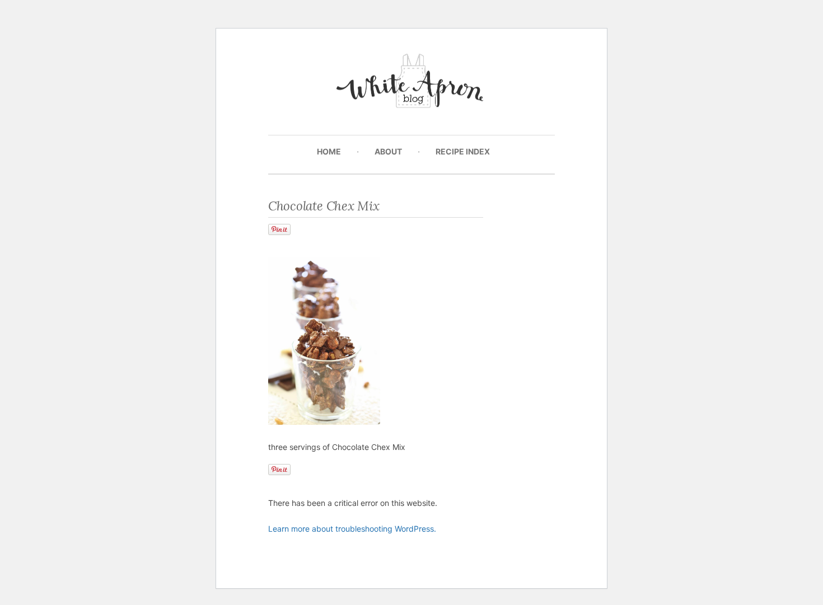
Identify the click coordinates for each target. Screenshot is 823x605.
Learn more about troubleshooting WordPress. (352, 528)
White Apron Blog (412, 84)
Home (329, 151)
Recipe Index (463, 151)
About (388, 151)
